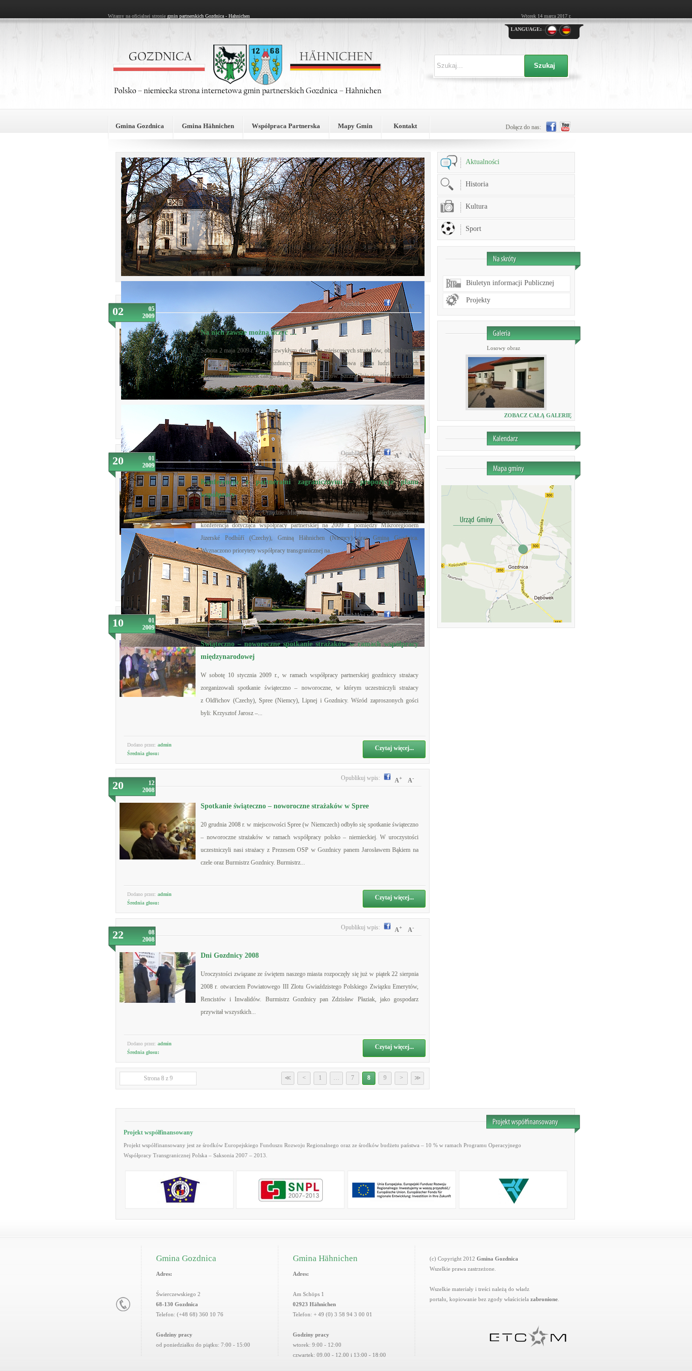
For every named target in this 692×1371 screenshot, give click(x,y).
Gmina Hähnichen (208, 126)
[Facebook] (386, 303)
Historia (477, 184)
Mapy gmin (355, 126)
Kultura (476, 206)
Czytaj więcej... (394, 748)
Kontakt (405, 126)
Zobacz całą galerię (537, 415)
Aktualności (482, 162)
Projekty (478, 300)
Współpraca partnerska (286, 126)
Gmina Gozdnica (140, 126)
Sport (473, 228)
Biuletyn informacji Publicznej (510, 283)
